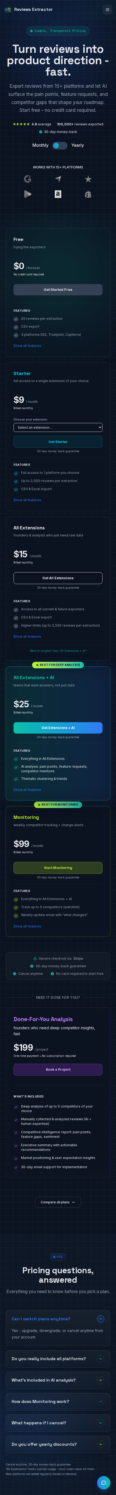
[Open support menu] (103, 1482)
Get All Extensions (58, 578)
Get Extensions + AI (58, 728)
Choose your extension (30, 419)
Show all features (27, 346)
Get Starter (58, 442)
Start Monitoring (58, 868)
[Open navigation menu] (107, 9)
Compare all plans (55, 1202)
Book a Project (58, 1069)
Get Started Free (58, 290)
